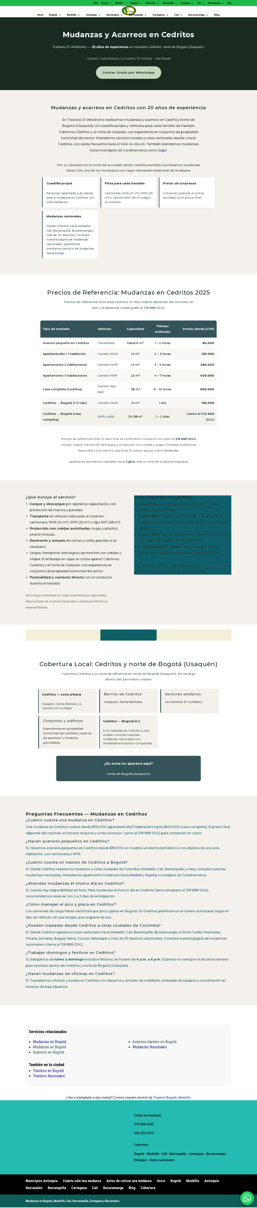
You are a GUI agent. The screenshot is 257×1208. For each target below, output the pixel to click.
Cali (198, 3)
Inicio (95, 3)
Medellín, (60, 1201)
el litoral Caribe (190, 932)
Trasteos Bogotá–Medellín (172, 1097)
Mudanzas (32, 1201)
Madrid (136, 875)
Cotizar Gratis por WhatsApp (128, 72)
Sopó (162, 150)
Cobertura (148, 1188)
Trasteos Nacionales (49, 1075)
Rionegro (140, 1160)
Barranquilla (168, 3)
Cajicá (130, 461)
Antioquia (134, 3)
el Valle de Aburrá (131, 144)
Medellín (119, 3)
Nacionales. (112, 1201)
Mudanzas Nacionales (150, 1047)
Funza (59, 253)
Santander (171, 450)
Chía (78, 170)
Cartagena (185, 3)
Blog (229, 3)
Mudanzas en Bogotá (49, 1041)
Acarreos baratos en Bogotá (154, 1041)
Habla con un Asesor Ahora (128, 635)
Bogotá (104, 3)
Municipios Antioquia (42, 1181)
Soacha (151, 875)
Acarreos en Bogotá (48, 1052)
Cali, (69, 1201)
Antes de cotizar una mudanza (129, 1181)
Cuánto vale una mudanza (82, 1181)
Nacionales (150, 3)
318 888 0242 (185, 439)
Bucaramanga (214, 3)
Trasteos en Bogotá (48, 1070)
